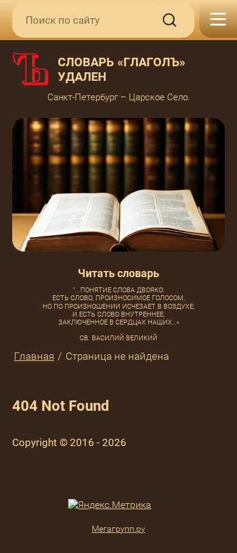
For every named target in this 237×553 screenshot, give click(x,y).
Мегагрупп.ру (118, 529)
